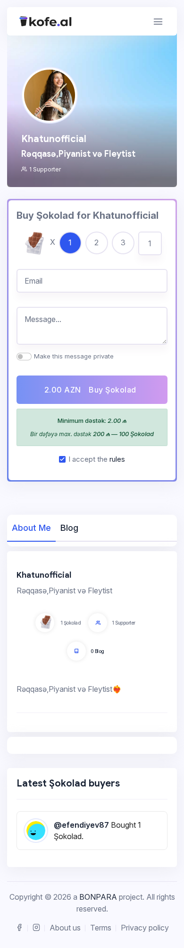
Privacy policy (145, 927)
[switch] (24, 356)
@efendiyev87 (81, 825)
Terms (100, 927)
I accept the (96, 459)
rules (117, 459)
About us (65, 927)
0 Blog (97, 651)
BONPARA (98, 897)
